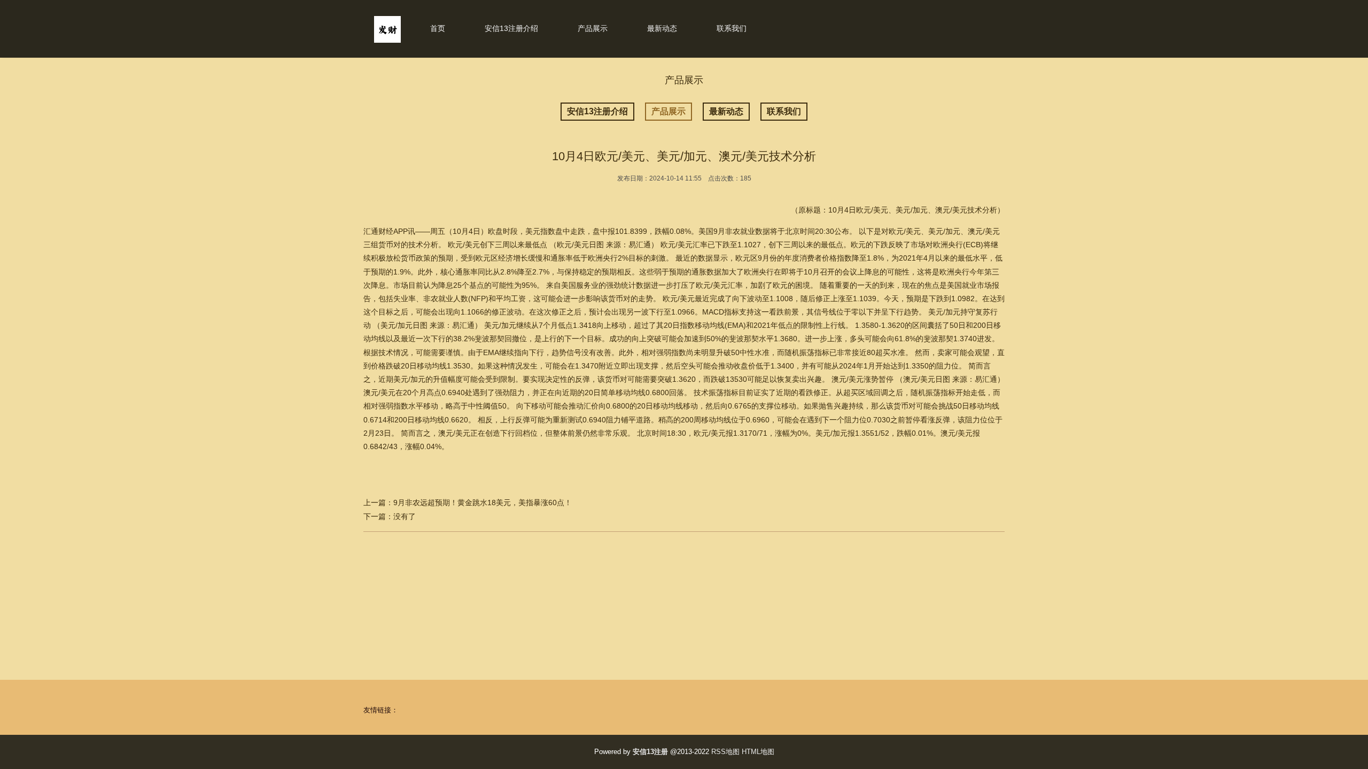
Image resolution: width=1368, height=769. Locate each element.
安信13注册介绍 (511, 28)
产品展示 (593, 28)
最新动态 (662, 28)
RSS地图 (725, 752)
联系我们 (732, 28)
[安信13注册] (387, 40)
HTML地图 (758, 752)
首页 (437, 28)
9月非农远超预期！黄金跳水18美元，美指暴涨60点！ (482, 502)
